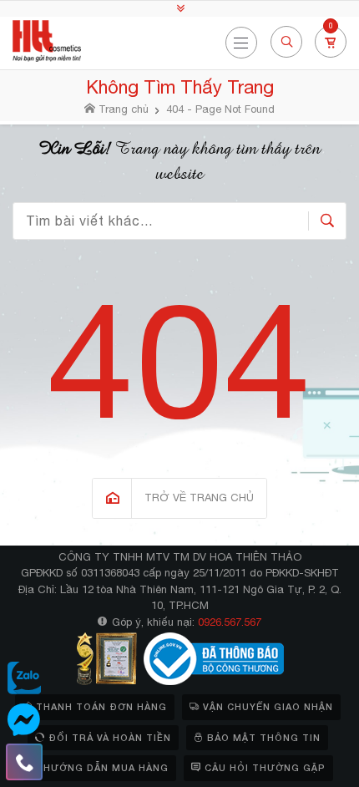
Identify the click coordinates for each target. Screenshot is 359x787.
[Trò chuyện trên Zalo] (24, 678)
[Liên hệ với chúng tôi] (24, 762)
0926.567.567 (229, 622)
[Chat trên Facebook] (24, 720)
